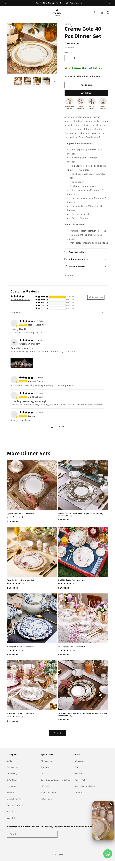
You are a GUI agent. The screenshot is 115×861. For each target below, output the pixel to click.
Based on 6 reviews (20, 299)
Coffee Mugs (12, 773)
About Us (79, 792)
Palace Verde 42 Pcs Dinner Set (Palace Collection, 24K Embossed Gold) (82, 515)
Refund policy (47, 799)
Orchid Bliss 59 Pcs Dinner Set (71, 580)
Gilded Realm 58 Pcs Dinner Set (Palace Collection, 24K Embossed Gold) (82, 714)
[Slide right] (54, 81)
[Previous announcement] (5, 3)
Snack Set (11, 792)
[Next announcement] (109, 3)
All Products (46, 761)
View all (58, 733)
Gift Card (45, 786)
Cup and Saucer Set (16, 805)
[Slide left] (10, 81)
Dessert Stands (14, 799)
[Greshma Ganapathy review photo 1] (22, 362)
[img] (26, 321)
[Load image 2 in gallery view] (27, 81)
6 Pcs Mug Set (13, 780)
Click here (97, 68)
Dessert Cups (13, 767)
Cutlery (10, 761)
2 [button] (55, 426)
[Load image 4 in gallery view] (46, 81)
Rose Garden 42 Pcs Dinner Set (20, 580)
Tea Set (10, 811)
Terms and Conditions (85, 786)
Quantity (68, 52)
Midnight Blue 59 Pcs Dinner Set (21, 647)
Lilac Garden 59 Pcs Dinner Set (71, 647)
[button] (6, 12)
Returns (78, 773)
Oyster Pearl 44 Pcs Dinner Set (20, 514)
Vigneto (60, 855)
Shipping (79, 761)
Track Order (46, 767)
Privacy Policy (81, 780)
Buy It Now (86, 92)
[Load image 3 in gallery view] (37, 81)
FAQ (77, 767)
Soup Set (11, 818)
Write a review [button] (96, 297)
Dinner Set (12, 786)
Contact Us (46, 773)
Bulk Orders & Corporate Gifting (55, 780)
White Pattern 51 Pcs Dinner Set (21, 713)
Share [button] (70, 275)
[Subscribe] (54, 834)
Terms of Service (48, 792)
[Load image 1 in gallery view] (18, 81)
